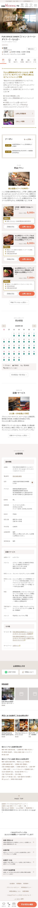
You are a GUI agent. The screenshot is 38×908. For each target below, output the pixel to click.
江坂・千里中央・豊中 (7, 774)
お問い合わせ (26, 227)
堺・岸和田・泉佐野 (7, 752)
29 (14, 357)
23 (19, 351)
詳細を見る (10, 227)
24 (24, 351)
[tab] (15, 31)
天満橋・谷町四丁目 (21, 766)
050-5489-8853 (17, 476)
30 (19, 357)
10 (24, 339)
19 (34, 345)
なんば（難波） (20, 808)
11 (29, 339)
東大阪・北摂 (5, 754)
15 (14, 345)
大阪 (25, 806)
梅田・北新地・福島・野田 (8, 761)
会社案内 (12, 883)
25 (29, 351)
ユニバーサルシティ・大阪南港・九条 (22, 769)
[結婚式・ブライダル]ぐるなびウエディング (14, 804)
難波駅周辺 (29, 808)
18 (29, 345)
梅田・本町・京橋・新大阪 (8, 749)
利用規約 (19, 883)
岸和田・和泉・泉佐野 (16, 779)
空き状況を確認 (27, 904)
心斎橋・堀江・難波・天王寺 (24, 749)
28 (9, 357)
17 (24, 345)
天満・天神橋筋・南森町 (8, 766)
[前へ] (4, 325)
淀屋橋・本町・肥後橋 (21, 764)
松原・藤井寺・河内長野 (24, 777)
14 (9, 345)
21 (9, 351)
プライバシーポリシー (13, 887)
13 (4, 345)
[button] (13, 904)
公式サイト (16, 645)
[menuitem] (3, 61)
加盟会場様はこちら (15, 891)
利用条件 (25, 883)
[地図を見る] (32, 482)
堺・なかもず (5, 779)
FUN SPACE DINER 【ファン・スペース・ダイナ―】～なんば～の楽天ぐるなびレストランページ (23, 638)
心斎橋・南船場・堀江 (7, 764)
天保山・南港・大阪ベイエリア (22, 752)
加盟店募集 (25, 891)
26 (34, 351)
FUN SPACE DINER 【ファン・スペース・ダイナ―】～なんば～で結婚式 (23, 633)
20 (4, 351)
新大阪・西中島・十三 (21, 772)
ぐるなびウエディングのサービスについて (19, 895)
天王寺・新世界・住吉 (7, 772)
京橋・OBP (32, 766)
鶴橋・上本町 (6, 769)
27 (4, 357)
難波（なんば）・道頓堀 (23, 761)
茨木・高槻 (18, 774)
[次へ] (34, 325)
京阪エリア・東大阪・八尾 (9, 777)
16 (19, 345)
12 (34, 339)
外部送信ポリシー (26, 887)
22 (14, 351)
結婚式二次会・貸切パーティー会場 (11, 806)
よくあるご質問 (19, 899)
